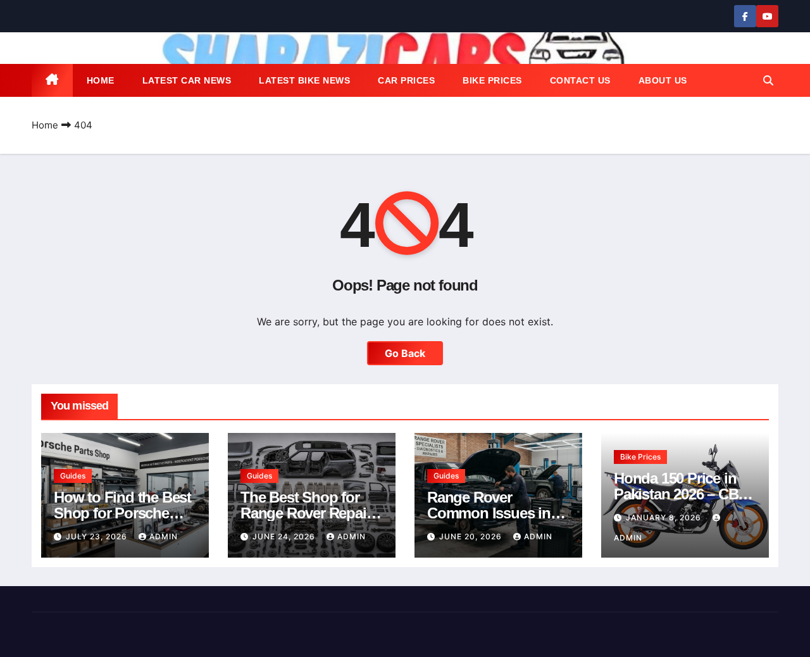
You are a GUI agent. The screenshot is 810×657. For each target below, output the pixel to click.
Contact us (580, 80)
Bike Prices (492, 80)
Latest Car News (187, 80)
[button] (768, 80)
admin (163, 536)
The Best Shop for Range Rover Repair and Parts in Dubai (305, 513)
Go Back (405, 353)
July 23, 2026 (98, 536)
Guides (72, 475)
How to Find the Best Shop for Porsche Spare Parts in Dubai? (125, 513)
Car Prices (406, 80)
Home (101, 80)
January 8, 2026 (665, 517)
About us (663, 80)
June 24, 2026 (285, 536)
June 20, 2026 (471, 536)
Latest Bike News (304, 80)
